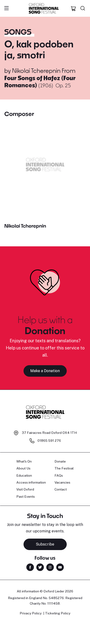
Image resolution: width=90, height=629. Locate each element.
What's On (24, 461)
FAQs (58, 475)
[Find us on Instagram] (50, 566)
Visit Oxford (25, 489)
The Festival (64, 468)
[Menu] (6, 8)
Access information (31, 482)
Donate (60, 461)
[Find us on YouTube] (60, 566)
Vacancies (62, 482)
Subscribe (45, 544)
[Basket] (73, 8)
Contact (60, 489)
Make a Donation (45, 371)
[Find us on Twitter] (40, 566)
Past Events (25, 496)
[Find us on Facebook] (30, 566)
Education (24, 475)
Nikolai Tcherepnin (36, 70)
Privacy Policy (31, 613)
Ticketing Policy (57, 613)
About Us (23, 468)
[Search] (83, 8)
